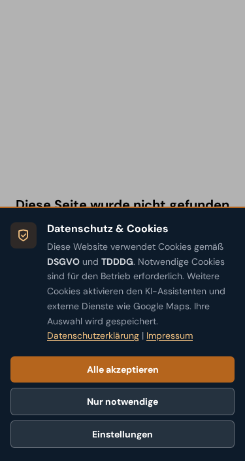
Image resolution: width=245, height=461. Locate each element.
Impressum (169, 335)
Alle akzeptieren (123, 369)
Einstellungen (122, 434)
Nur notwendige (122, 401)
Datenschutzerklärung (93, 335)
